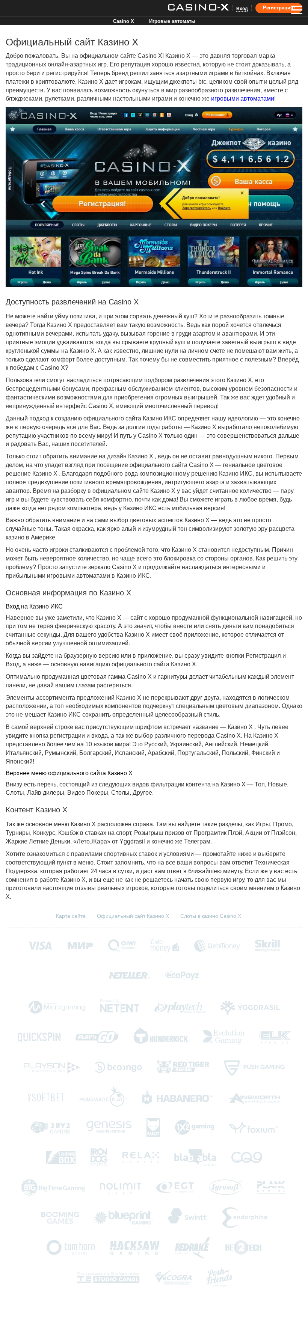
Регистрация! (279, 8)
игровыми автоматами (242, 98)
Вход (242, 8)
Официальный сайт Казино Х (133, 916)
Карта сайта (71, 916)
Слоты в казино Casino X (210, 916)
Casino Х (123, 21)
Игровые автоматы (172, 21)
